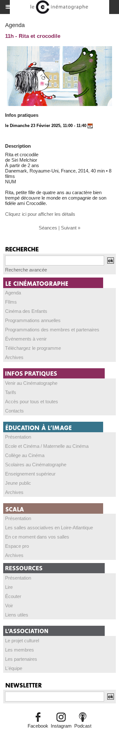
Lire (9, 587)
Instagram (61, 726)
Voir (9, 605)
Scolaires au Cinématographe (35, 464)
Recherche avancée (26, 269)
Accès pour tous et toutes (31, 401)
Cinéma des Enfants (26, 311)
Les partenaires (21, 659)
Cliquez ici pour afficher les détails (40, 214)
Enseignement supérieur (30, 473)
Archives (14, 357)
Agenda (13, 292)
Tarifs (10, 392)
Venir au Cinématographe (31, 383)
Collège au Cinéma (24, 455)
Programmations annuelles (33, 320)
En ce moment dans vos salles (37, 536)
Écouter (13, 596)
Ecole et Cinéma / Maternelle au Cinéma (47, 446)
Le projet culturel (22, 640)
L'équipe (13, 668)
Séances (48, 227)
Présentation (18, 437)
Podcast (82, 726)
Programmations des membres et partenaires (52, 329)
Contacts (14, 410)
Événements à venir (26, 339)
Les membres (19, 649)
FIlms (11, 302)
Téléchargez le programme (33, 348)
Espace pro (17, 546)
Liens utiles (16, 614)
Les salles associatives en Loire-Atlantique (49, 527)
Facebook (38, 726)
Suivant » (70, 227)
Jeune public (18, 483)
